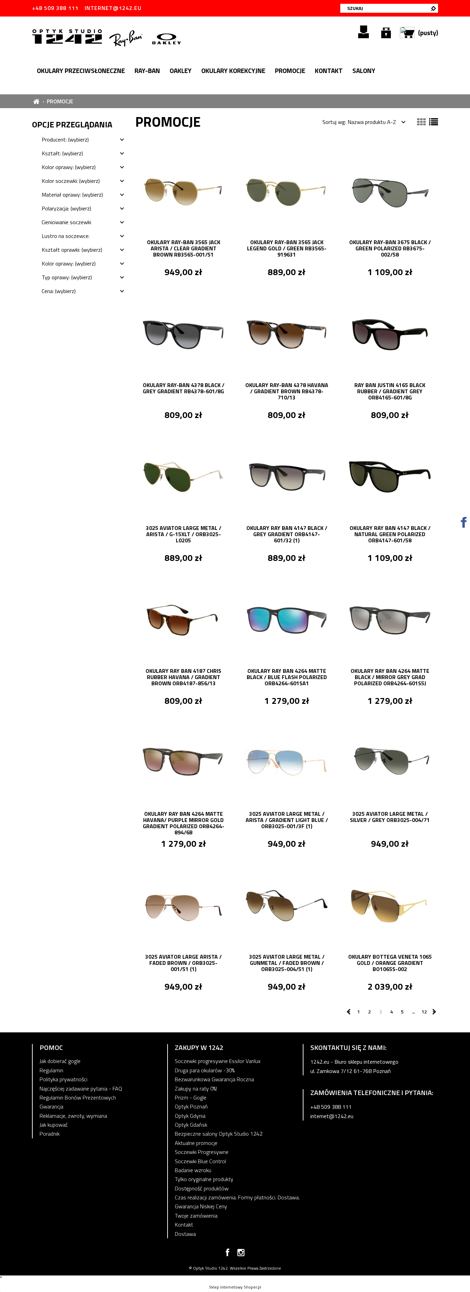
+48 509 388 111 (55, 7)
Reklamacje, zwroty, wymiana (73, 1116)
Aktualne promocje (196, 1143)
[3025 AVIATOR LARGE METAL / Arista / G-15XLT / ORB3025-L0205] (183, 476)
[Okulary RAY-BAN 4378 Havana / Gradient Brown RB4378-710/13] (287, 333)
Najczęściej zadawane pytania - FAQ (81, 1088)
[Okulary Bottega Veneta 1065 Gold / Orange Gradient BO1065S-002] (390, 905)
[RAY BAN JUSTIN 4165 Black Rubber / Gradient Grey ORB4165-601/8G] (390, 333)
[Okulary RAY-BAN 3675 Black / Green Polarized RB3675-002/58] (390, 190)
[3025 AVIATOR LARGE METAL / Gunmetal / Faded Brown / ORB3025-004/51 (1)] (287, 905)
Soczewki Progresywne (201, 1152)
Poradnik (50, 1133)
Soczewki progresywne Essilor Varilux (217, 1061)
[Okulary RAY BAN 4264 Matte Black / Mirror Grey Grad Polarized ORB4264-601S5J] (390, 619)
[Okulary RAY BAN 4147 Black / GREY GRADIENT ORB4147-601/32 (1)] (287, 476)
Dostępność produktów (201, 1188)
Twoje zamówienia (196, 1215)
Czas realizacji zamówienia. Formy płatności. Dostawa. (237, 1197)
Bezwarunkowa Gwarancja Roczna (214, 1079)
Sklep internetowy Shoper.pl (235, 1287)
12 (424, 1012)
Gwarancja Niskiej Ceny (201, 1206)
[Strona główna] (68, 36)
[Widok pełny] (433, 122)
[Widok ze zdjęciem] (421, 122)
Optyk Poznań (191, 1106)
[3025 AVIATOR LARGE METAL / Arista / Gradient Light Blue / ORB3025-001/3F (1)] (287, 762)
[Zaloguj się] (386, 31)
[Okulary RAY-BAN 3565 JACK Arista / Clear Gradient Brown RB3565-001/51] (183, 190)
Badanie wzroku (193, 1170)
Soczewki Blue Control (200, 1161)
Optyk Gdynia (190, 1116)
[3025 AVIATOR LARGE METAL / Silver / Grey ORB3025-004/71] (390, 762)
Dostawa (185, 1234)
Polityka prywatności (63, 1079)
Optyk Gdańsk (191, 1125)
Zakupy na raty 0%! (196, 1088)
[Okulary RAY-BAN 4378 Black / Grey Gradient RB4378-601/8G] (183, 333)
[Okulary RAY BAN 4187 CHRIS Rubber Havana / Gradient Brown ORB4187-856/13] (183, 619)
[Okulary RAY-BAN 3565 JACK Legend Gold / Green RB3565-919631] (287, 190)
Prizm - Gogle (190, 1097)
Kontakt (184, 1224)
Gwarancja (51, 1106)
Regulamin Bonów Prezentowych (78, 1097)
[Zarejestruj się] (363, 31)
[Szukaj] (433, 8)
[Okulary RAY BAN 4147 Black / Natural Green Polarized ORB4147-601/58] (390, 476)
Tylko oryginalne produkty (204, 1179)
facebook (227, 1254)
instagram (241, 1254)
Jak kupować (54, 1125)
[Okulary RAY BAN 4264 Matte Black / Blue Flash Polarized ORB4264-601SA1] (287, 619)
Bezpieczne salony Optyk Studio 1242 (219, 1133)
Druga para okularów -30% (205, 1070)
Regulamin (51, 1070)
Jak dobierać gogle (60, 1061)
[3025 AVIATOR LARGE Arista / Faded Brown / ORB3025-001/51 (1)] (183, 905)
